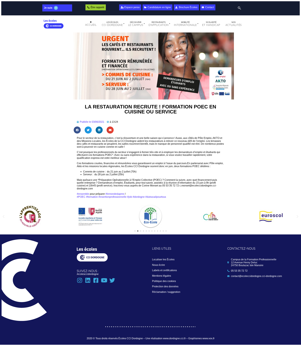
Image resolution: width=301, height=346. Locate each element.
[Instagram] (79, 280)
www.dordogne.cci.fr (174, 338)
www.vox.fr (208, 338)
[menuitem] (91, 24)
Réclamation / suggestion (166, 292)
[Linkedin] (88, 280)
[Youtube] (104, 280)
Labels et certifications (164, 270)
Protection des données (165, 286)
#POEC (81, 197)
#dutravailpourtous (155, 197)
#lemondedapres (115, 194)
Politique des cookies (164, 281)
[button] (77, 130)
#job (129, 197)
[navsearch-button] (239, 8)
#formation (92, 197)
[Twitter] (112, 280)
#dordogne (139, 197)
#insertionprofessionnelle (112, 197)
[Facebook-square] (96, 280)
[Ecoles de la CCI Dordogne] (53, 24)
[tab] (57, 7)
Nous (158, 265)
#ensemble (83, 194)
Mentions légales (161, 275)
